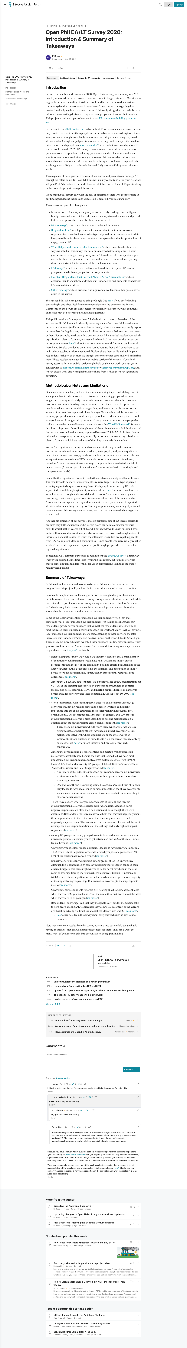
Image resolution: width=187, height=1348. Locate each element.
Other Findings (59, 290)
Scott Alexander (79, 1326)
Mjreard (57, 1326)
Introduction (10, 88)
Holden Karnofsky (127, 1026)
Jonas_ (55, 1084)
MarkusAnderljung (62, 1097)
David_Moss (58, 1127)
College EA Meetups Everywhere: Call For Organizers (82, 1323)
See (59, 915)
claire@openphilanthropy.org (117, 368)
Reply (50, 1091)
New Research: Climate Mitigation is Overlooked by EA (83, 1242)
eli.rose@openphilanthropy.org (80, 368)
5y (61, 1084)
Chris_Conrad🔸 (60, 1288)
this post (71, 650)
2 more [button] (128, 78)
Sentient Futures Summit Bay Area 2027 (75, 1331)
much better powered (75, 1154)
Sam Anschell (59, 1318)
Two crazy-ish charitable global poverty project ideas (82, 1263)
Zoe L (70, 1334)
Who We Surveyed (118, 424)
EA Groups (57, 268)
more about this (88, 145)
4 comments (10, 104)
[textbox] (93, 1060)
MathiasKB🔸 (59, 1266)
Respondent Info (60, 230)
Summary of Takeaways (16, 98)
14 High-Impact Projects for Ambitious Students (79, 1315)
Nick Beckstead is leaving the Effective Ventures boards (84, 1222)
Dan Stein (58, 1245)
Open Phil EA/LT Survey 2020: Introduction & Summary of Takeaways (18, 80)
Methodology (58, 225)
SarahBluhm (66, 1326)
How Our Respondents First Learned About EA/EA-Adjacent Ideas (88, 277)
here (110, 301)
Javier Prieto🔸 (121, 1032)
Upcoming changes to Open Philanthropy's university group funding (90, 1214)
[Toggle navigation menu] (5, 4)
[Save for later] (128, 68)
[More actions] (139, 68)
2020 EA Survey (74, 129)
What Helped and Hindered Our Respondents (76, 247)
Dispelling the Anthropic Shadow (71, 1206)
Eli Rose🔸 (57, 56)
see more (70, 677)
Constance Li (79, 1334)
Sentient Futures (60, 1334)
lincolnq (66, 1225)
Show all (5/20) (53, 1004)
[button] (49, 1084)
